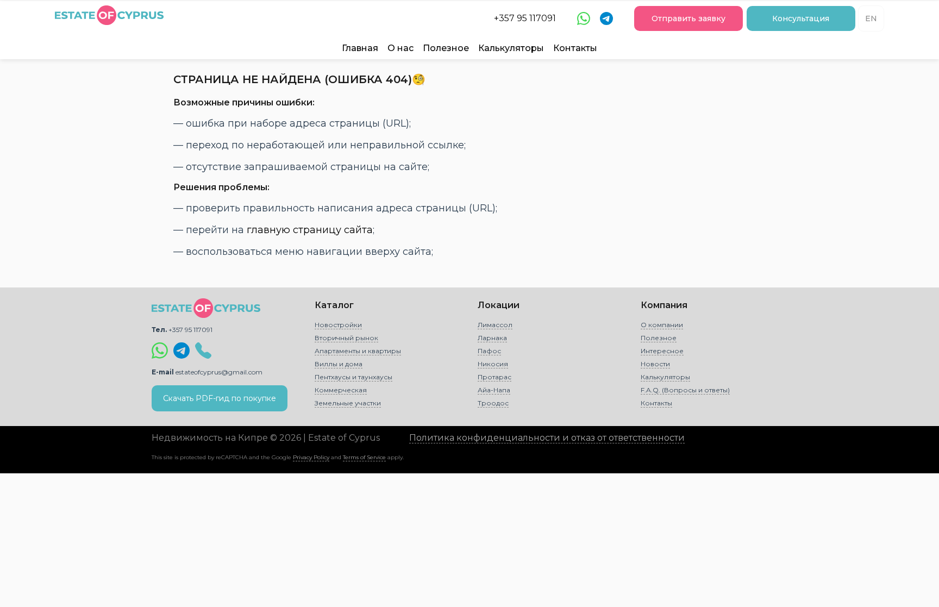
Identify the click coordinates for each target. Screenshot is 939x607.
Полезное (446, 48)
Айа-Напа (494, 390)
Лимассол (495, 325)
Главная (360, 48)
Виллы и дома (338, 364)
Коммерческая (341, 390)
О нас (400, 48)
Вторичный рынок (346, 338)
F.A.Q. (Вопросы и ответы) (685, 390)
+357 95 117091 (525, 18)
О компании (662, 325)
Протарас (494, 377)
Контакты (575, 48)
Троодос (493, 403)
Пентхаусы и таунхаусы (353, 377)
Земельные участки (348, 403)
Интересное (662, 351)
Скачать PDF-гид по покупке (219, 398)
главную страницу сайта (310, 230)
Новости (655, 364)
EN (871, 18)
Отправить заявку (688, 18)
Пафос (489, 351)
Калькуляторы (511, 48)
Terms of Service (364, 457)
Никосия (493, 364)
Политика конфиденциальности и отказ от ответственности (547, 438)
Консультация (800, 18)
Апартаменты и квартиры (358, 351)
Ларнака (492, 338)
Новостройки (338, 325)
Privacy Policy (311, 457)
